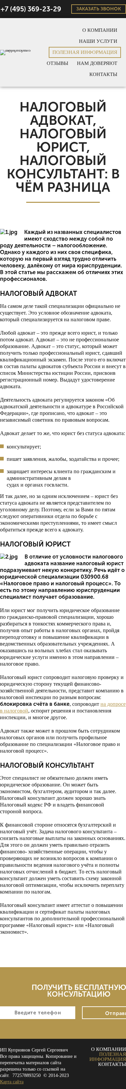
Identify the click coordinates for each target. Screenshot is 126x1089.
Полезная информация (84, 52)
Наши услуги (98, 41)
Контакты (103, 74)
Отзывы (57, 63)
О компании (99, 30)
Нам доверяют (97, 63)
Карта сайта (12, 1081)
